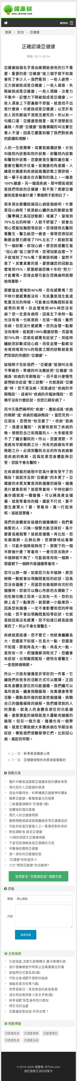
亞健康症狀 (12, 1033)
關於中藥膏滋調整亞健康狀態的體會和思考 (36, 781)
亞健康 (34, 32)
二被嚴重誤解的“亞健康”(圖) (29, 804)
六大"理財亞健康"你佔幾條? (29, 865)
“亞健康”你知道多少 (23, 859)
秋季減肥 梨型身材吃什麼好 (29, 1000)
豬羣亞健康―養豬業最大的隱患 (31, 798)
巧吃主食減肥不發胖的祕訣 (28, 978)
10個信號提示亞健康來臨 (27, 837)
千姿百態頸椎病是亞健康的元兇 (31, 843)
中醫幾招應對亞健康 (23, 848)
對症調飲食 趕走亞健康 (25, 831)
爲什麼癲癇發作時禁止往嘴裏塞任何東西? (34, 967)
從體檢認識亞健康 (22, 809)
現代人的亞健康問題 (23, 815)
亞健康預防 (50, 1033)
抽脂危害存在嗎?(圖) (24, 983)
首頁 (8, 32)
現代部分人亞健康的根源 (27, 787)
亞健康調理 (31, 1033)
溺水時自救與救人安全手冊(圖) (31, 994)
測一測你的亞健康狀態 (25, 854)
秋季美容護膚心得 (37, 753)
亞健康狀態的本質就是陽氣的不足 (37, 761)
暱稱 (10, 899)
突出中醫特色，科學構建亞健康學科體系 (38, 792)
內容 (10, 916)
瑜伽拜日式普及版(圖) (24, 972)
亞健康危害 (12, 1040)
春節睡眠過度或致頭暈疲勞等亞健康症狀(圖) (36, 820)
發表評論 (26, 935)
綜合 (20, 32)
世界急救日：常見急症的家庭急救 (33, 989)
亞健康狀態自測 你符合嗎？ (29, 1011)
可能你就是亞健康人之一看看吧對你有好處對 (36, 826)
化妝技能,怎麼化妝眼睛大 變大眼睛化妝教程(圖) (35, 961)
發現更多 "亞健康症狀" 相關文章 (38, 876)
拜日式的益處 (19, 1005)
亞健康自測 (31, 1040)
